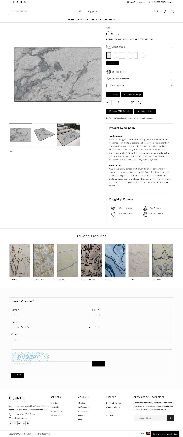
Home (71, 20)
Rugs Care (54, 403)
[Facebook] (10, 2)
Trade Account (56, 415)
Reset (115, 95)
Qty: (108, 102)
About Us (81, 403)
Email (95, 309)
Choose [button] (119, 72)
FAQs (108, 411)
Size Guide (55, 407)
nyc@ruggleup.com (138, 2)
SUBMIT (17, 375)
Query (15, 334)
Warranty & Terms (113, 407)
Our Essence (83, 411)
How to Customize (87, 20)
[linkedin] (25, 2)
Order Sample (120, 111)
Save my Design (134, 95)
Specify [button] (118, 85)
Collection (106, 20)
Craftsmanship (84, 407)
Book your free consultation (165, 434)
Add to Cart (146, 111)
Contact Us (110, 415)
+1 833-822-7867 (158, 2)
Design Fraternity (57, 411)
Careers (81, 415)
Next (113, 63)
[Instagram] (13, 2)
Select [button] (118, 47)
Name (15, 309)
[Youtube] (17, 2)
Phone (14, 321)
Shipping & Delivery (113, 403)
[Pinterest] (21, 2)
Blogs (80, 419)
